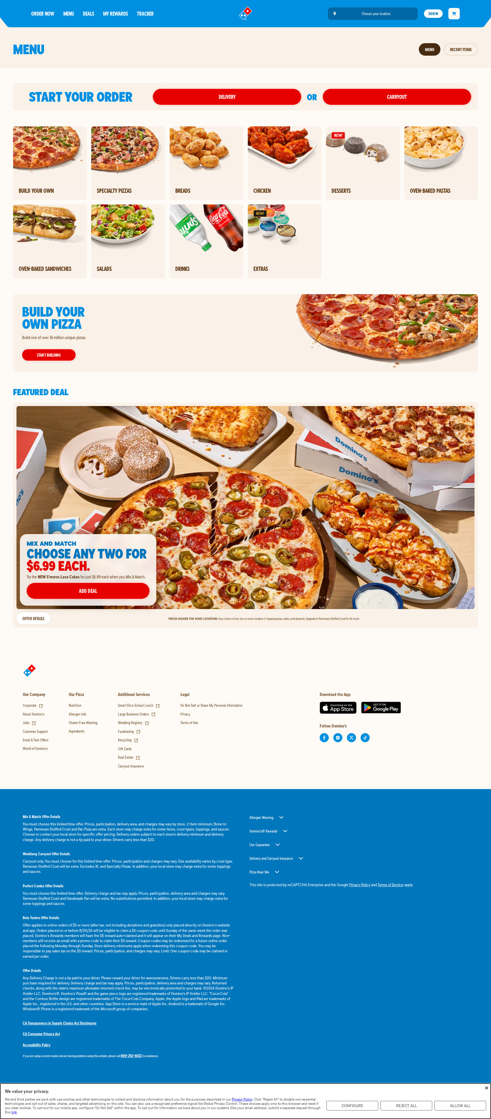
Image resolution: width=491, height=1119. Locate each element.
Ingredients (76, 731)
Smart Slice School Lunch (139, 705)
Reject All (406, 1105)
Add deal (88, 590)
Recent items (461, 49)
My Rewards (115, 13)
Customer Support (35, 731)
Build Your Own (36, 190)
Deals (88, 13)
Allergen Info (77, 714)
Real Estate (129, 757)
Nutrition (75, 705)
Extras (260, 268)
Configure (352, 1105)
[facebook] (324, 737)
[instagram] (337, 737)
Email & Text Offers (35, 739)
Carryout (397, 96)
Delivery (227, 96)
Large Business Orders (137, 714)
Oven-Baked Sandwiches (45, 268)
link (14, 1112)
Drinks (182, 268)
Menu (68, 13)
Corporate (33, 705)
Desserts (341, 190)
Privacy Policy (359, 884)
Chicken (262, 190)
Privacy (185, 714)
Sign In (433, 13)
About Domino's (33, 714)
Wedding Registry (133, 722)
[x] (351, 737)
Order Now (42, 13)
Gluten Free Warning (83, 722)
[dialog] (245, 1101)
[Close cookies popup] (486, 1088)
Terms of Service (390, 884)
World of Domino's (35, 748)
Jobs (29, 722)
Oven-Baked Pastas (430, 190)
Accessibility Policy (37, 1044)
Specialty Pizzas (114, 190)
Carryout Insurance (131, 766)
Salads (104, 268)
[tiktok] (365, 737)
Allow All (460, 1105)
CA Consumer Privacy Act (41, 1033)
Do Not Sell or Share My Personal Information (211, 705)
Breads (182, 190)
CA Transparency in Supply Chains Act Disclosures (59, 1023)
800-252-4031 (131, 1055)
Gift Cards (125, 748)
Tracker (145, 13)
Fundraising (129, 731)
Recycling (128, 739)
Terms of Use (189, 722)
